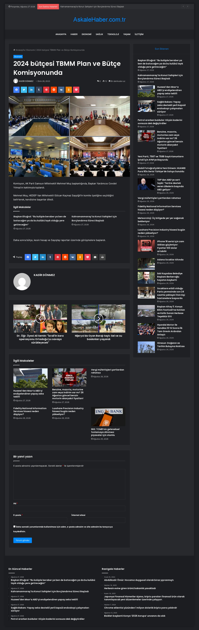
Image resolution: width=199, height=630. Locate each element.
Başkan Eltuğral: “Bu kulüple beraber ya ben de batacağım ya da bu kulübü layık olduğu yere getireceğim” (40, 220)
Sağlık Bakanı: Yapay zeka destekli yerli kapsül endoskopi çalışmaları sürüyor (171, 106)
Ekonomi (86, 34)
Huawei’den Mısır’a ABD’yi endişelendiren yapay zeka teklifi (28, 393)
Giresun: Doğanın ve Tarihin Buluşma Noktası (171, 344)
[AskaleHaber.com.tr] (99, 19)
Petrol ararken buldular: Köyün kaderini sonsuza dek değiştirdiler (160, 122)
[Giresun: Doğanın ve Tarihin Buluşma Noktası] (146, 347)
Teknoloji (113, 34)
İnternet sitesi (78, 515)
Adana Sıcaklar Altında (170, 259)
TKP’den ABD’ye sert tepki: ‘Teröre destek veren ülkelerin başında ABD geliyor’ (170, 184)
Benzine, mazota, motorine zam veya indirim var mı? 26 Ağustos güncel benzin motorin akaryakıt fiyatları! (67, 394)
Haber (74, 34)
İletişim (139, 34)
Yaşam (126, 34)
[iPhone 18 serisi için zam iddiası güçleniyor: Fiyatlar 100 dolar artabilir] (146, 246)
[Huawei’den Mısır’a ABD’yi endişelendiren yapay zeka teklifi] (30, 378)
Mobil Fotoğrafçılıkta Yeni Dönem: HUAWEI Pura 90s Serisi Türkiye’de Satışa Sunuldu (161, 170)
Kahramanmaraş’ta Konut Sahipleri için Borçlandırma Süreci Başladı (92, 6)
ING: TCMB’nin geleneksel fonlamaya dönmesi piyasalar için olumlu (105, 432)
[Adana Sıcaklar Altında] (146, 264)
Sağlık (99, 34)
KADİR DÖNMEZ (26, 81)
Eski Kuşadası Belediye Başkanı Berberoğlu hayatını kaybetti (170, 277)
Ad (15, 503)
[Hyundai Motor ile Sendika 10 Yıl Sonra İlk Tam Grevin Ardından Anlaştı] (146, 329)
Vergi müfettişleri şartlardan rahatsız (107, 371)
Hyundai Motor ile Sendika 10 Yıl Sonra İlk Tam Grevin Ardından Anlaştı (169, 329)
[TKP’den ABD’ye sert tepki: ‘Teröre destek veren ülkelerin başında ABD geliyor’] (146, 184)
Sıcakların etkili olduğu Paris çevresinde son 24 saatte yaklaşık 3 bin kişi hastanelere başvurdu (171, 293)
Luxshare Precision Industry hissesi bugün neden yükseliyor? (67, 411)
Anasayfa (61, 34)
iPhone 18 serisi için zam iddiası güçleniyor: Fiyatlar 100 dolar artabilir (170, 246)
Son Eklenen (162, 48)
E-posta (18, 515)
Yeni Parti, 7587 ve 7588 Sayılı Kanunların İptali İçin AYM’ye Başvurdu (161, 158)
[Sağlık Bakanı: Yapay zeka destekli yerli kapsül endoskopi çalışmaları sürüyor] (146, 106)
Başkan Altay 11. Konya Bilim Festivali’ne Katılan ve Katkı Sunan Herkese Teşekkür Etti (171, 311)
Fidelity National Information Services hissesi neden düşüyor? (29, 411)
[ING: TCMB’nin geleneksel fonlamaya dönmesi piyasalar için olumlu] (108, 416)
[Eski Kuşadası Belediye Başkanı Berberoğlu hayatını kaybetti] (146, 278)
